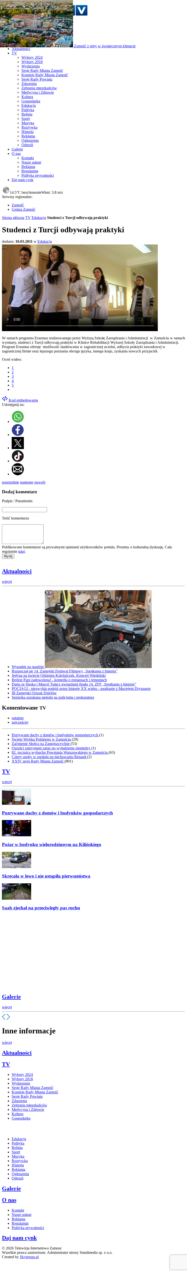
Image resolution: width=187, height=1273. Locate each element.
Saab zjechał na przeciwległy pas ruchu (41, 907)
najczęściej (20, 722)
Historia (27, 132)
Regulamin (29, 171)
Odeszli (27, 145)
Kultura (27, 97)
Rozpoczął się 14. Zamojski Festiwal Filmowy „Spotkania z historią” (65, 671)
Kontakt (27, 158)
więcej (7, 581)
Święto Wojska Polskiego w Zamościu (42, 739)
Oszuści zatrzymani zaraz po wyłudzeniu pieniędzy (51, 748)
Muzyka (27, 123)
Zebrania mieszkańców (39, 88)
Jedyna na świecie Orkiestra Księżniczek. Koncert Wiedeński (59, 675)
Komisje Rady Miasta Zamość (44, 75)
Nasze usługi (31, 162)
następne (26, 482)
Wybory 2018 (32, 62)
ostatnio (18, 718)
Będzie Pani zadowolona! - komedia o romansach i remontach (59, 680)
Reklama (28, 136)
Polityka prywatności (37, 175)
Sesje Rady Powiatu (36, 79)
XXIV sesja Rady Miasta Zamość (38, 761)
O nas (9, 1200)
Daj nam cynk (19, 1238)
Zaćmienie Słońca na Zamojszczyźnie (41, 744)
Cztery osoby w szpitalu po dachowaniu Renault (49, 757)
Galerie (11, 997)
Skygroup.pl (29, 1257)
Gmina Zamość (23, 209)
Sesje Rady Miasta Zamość (42, 70)
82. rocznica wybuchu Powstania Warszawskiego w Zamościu (60, 752)
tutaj (21, 551)
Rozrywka (29, 127)
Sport (25, 119)
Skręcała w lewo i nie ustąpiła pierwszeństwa (46, 876)
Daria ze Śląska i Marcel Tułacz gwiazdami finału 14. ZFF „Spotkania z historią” (74, 684)
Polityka (27, 110)
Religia (26, 114)
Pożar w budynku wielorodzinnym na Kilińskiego (51, 844)
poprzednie (10, 482)
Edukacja (28, 105)
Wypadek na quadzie (28, 667)
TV (28, 218)
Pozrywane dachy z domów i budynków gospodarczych (55, 735)
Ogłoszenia (30, 140)
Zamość (18, 205)
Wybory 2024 (32, 57)
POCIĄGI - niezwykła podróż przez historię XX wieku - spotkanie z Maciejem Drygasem (81, 689)
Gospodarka (30, 101)
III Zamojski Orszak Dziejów (34, 693)
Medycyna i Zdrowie (37, 92)
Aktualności (17, 571)
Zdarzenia (29, 84)
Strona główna (13, 218)
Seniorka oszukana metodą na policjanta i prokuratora (53, 697)
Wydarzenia (30, 66)
